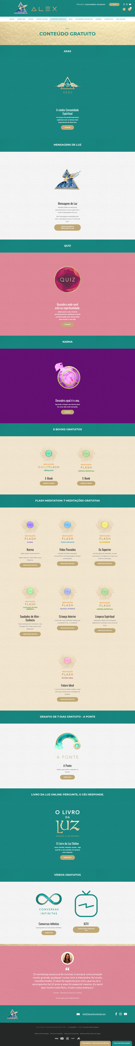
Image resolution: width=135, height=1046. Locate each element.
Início (67, 28)
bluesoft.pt (73, 1027)
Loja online (120, 19)
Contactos (108, 19)
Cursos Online (42, 19)
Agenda (99, 19)
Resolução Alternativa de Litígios (90, 1033)
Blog (71, 19)
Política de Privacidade (41, 1033)
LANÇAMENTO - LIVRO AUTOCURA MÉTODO (95, 1043)
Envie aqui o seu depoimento (67, 998)
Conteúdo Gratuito (58, 19)
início (12, 19)
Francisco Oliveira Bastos (91, 1027)
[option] (67, 973)
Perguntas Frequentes (71, 1033)
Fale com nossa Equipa (122, 1043)
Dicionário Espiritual (84, 19)
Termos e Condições (56, 1033)
